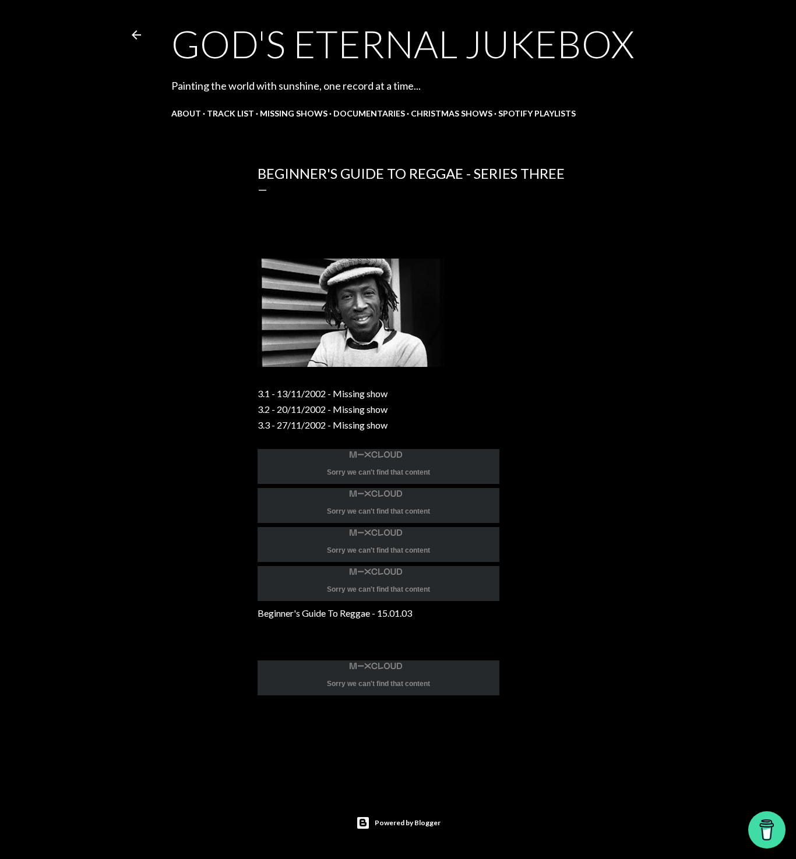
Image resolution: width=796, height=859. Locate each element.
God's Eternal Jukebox (402, 43)
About (186, 113)
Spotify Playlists (537, 113)
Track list (230, 113)
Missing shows (293, 113)
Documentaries (369, 113)
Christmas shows (451, 113)
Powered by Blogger (408, 822)
